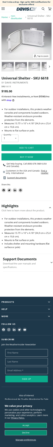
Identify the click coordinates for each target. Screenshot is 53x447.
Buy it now (26, 157)
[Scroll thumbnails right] (49, 66)
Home (4, 17)
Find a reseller (44, 172)
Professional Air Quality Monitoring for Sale (26, 399)
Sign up (26, 378)
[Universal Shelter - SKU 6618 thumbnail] (8, 66)
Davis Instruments (16, 82)
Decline (25, 432)
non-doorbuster (16, 17)
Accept (26, 425)
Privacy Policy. (18, 417)
